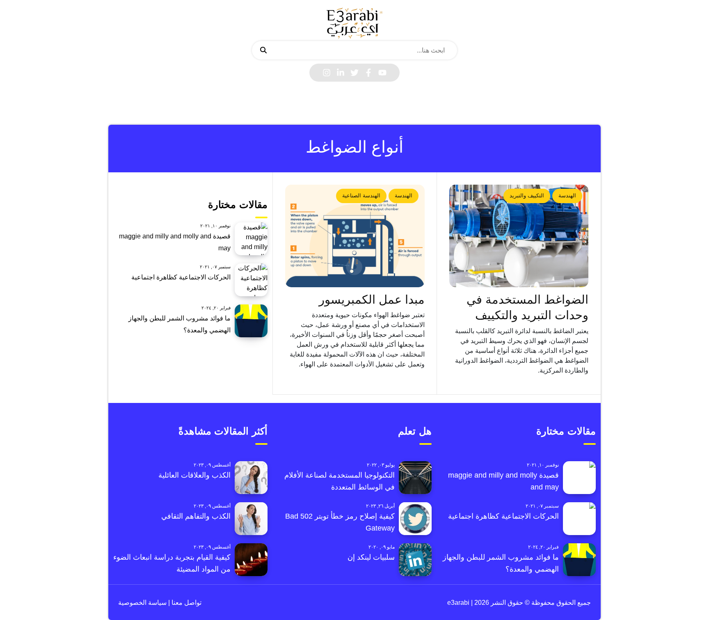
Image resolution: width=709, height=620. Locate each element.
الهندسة (567, 195)
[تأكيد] (263, 50)
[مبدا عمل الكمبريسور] (355, 236)
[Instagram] (326, 72)
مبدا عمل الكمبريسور (372, 299)
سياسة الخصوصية (142, 602)
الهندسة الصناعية (361, 195)
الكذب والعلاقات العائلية (194, 475)
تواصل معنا (185, 602)
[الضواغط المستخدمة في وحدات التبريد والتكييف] (519, 236)
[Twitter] (354, 72)
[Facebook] (368, 72)
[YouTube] (382, 72)
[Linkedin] (340, 72)
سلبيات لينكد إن (371, 557)
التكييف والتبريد (527, 195)
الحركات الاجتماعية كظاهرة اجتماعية (181, 277)
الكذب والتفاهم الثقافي (196, 516)
